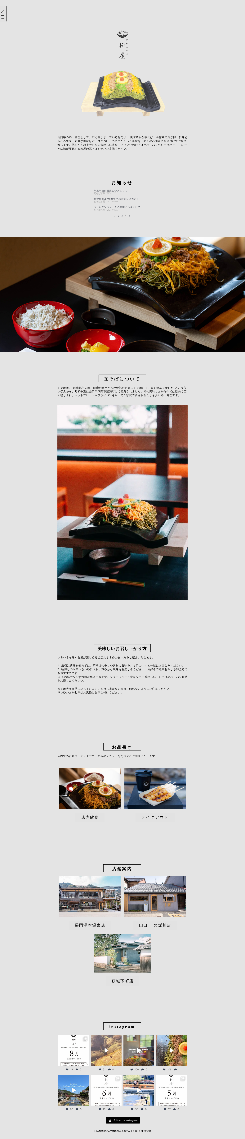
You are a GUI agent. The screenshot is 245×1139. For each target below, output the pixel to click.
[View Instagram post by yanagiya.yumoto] (85, 1062)
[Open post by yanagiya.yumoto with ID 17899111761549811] (73, 1090)
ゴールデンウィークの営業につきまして (117, 207)
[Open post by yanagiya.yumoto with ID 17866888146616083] (171, 1090)
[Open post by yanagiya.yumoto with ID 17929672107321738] (106, 1050)
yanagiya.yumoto (73, 1038)
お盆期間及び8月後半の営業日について (116, 199)
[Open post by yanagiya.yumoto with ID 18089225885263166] (171, 1050)
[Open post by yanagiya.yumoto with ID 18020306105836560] (138, 1050)
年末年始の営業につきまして (110, 190)
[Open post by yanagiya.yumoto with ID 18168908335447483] (73, 1050)
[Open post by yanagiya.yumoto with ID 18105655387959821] (106, 1090)
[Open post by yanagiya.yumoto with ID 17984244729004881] (138, 1090)
